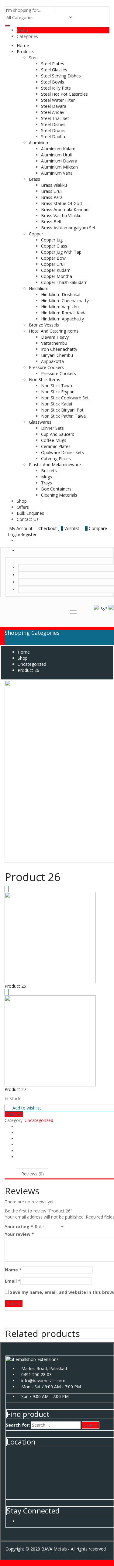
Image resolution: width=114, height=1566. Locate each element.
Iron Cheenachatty (59, 349)
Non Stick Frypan (57, 392)
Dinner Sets (52, 428)
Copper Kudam (56, 270)
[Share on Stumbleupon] (18, 1144)
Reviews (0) (32, 1174)
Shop (22, 501)
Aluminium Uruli (56, 155)
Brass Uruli (51, 191)
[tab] (32, 1173)
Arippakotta (52, 361)
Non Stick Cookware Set (65, 398)
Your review (19, 1234)
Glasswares (40, 422)
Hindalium (38, 288)
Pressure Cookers (46, 367)
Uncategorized (39, 1120)
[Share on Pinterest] (18, 1151)
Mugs (46, 477)
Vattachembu (54, 343)
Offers (23, 507)
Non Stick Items (44, 379)
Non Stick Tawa (56, 385)
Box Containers (56, 489)
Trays (46, 483)
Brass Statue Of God (61, 203)
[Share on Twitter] (18, 1132)
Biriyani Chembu (57, 355)
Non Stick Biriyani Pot (62, 410)
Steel (34, 57)
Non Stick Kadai (56, 404)
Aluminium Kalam (58, 149)
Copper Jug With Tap (61, 252)
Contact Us (28, 519)
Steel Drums (53, 130)
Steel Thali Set (55, 118)
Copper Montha (56, 276)
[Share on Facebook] (18, 1126)
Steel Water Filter (58, 100)
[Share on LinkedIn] (18, 1138)
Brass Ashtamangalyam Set (68, 228)
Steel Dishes (53, 124)
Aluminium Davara (59, 161)
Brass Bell (51, 221)
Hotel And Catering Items (53, 331)
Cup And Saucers (57, 434)
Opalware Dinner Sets (62, 452)
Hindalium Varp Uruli (61, 306)
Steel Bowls (52, 82)
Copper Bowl (54, 258)
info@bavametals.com (43, 1380)
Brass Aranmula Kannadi (65, 209)
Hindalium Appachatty (62, 319)
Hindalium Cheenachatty (65, 300)
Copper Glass (54, 246)
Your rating (19, 1226)
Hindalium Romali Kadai (64, 313)
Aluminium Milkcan (59, 167)
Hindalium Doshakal (60, 294)
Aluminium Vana (57, 173)
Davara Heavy (55, 337)
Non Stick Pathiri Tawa (63, 416)
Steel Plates (52, 64)
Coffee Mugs (53, 440)
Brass (34, 179)
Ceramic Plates (56, 446)
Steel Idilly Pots (56, 88)
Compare (14, 1114)
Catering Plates (56, 458)
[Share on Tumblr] (18, 1157)
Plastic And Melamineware (55, 464)
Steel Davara (53, 106)
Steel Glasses (54, 70)
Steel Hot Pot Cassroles (64, 94)
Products (25, 51)
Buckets (49, 471)
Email (12, 1281)
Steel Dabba (53, 136)
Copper (36, 234)
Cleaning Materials (59, 495)
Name (13, 1270)
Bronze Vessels (44, 325)
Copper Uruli (53, 264)
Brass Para (52, 197)
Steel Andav (52, 112)
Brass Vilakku (54, 185)
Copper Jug (52, 240)
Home (23, 45)
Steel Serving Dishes (61, 76)
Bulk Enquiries (30, 513)
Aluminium (39, 142)
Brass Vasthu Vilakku (61, 215)
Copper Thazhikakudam (64, 282)
